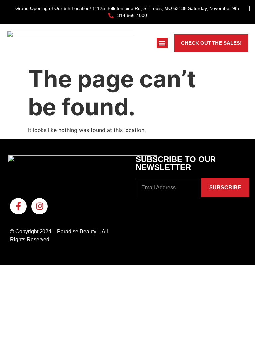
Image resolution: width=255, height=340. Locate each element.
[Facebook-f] (18, 206)
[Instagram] (39, 206)
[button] (162, 43)
